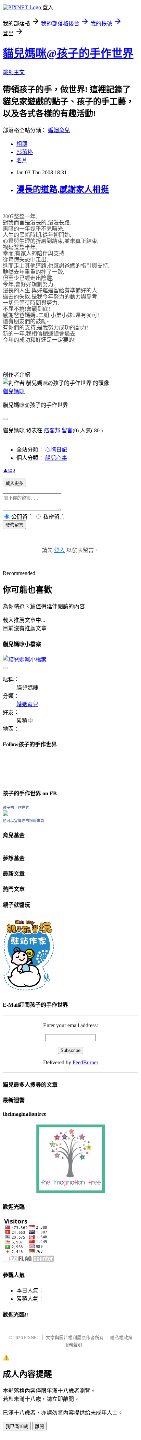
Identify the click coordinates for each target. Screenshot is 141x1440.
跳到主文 (14, 72)
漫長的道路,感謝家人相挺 (62, 189)
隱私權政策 (121, 1337)
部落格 (24, 152)
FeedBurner (85, 1062)
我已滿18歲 (16, 1426)
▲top (9, 470)
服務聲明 (73, 1344)
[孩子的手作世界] (5, 814)
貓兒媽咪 (14, 391)
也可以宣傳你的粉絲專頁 (23, 821)
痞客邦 (52, 430)
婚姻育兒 (59, 130)
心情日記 (56, 450)
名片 (21, 160)
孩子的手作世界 (16, 808)
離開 (39, 1426)
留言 (67, 430)
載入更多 (14, 483)
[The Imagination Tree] (70, 1191)
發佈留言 (14, 525)
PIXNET (31, 1337)
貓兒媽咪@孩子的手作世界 (68, 53)
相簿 (21, 144)
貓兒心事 (56, 458)
